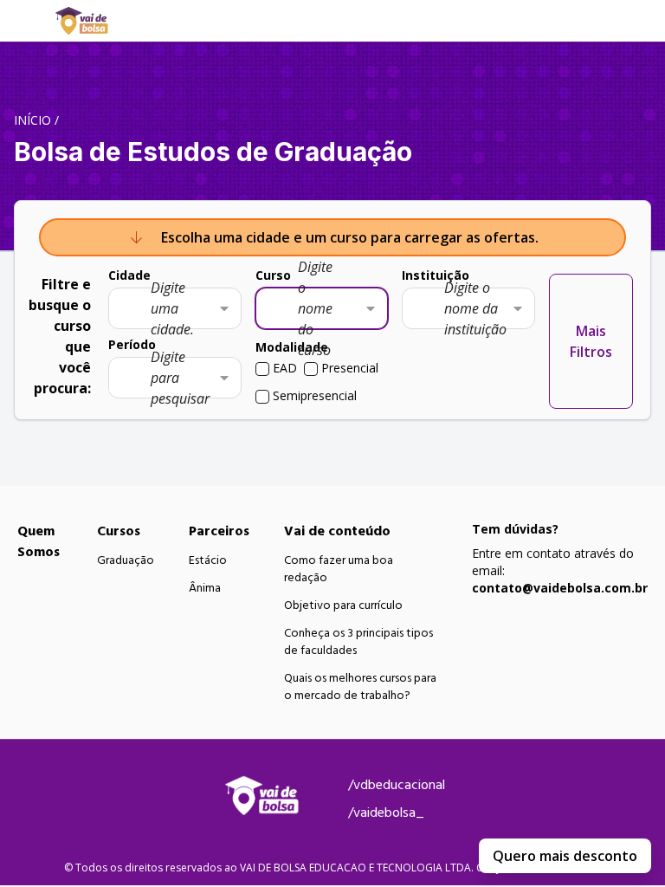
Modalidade (291, 347)
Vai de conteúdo (337, 531)
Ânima (205, 588)
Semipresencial (315, 395)
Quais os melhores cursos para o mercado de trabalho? (360, 687)
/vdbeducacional (396, 784)
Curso (273, 275)
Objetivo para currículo (343, 605)
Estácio (208, 560)
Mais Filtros (591, 341)
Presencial (349, 367)
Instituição (435, 275)
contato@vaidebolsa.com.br (560, 587)
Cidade (129, 275)
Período (132, 344)
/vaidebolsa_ (386, 812)
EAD (285, 367)
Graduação (125, 560)
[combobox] (175, 308)
